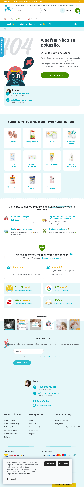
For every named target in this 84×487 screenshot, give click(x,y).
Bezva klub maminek (37, 19)
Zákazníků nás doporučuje (23, 290)
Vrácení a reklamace (9, 430)
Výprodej (9, 19)
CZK (75, 5)
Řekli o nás (36, 5)
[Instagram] (41, 405)
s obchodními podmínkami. (51, 357)
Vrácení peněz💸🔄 (65, 5)
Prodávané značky (34, 427)
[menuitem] (9, 24)
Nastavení (11, 479)
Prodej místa (32, 430)
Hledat (44, 10)
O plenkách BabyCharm (61, 420)
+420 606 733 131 (19, 94)
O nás (30, 420)
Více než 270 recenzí (61, 290)
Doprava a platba (20, 5)
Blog (29, 5)
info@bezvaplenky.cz (20, 100)
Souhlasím (63, 464)
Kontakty (54, 5)
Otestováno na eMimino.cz (62, 304)
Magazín (31, 434)
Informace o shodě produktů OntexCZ (66, 427)
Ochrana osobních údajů (11, 424)
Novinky (21, 19)
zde (28, 474)
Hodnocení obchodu (9, 434)
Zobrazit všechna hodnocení (50, 258)
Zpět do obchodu (55, 75)
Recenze (45, 5)
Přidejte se (14, 220)
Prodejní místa (59, 424)
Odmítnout (50, 464)
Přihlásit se (21, 363)
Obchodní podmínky (9, 427)
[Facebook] (41, 401)
